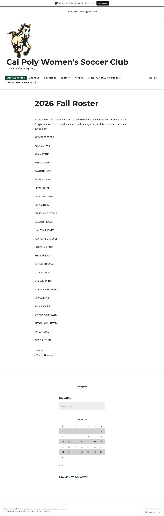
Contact (65, 78)
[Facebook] (155, 78)
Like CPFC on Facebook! (73, 477)
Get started (103, 3)
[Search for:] (82, 405)
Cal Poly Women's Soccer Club (67, 62)
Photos (79, 78)
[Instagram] (150, 78)
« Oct (61, 465)
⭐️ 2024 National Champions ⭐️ (104, 78)
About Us (34, 78)
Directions (50, 78)
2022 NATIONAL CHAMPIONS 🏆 (22, 82)
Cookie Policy (47, 511)
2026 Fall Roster (16, 78)
